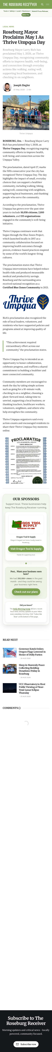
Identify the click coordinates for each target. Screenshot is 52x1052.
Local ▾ (18, 11)
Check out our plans (26, 602)
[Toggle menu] (47, 4)
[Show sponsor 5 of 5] (31, 574)
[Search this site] (42, 4)
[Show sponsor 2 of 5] (23, 574)
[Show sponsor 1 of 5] (21, 574)
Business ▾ (26, 11)
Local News (8, 27)
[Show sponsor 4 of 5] (28, 574)
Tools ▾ (6, 11)
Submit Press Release (40, 11)
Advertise (26, 15)
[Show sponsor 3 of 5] (26, 574)
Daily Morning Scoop (21, 619)
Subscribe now (28, 1044)
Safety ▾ (13, 11)
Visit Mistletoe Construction (26, 557)
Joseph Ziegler (22, 85)
